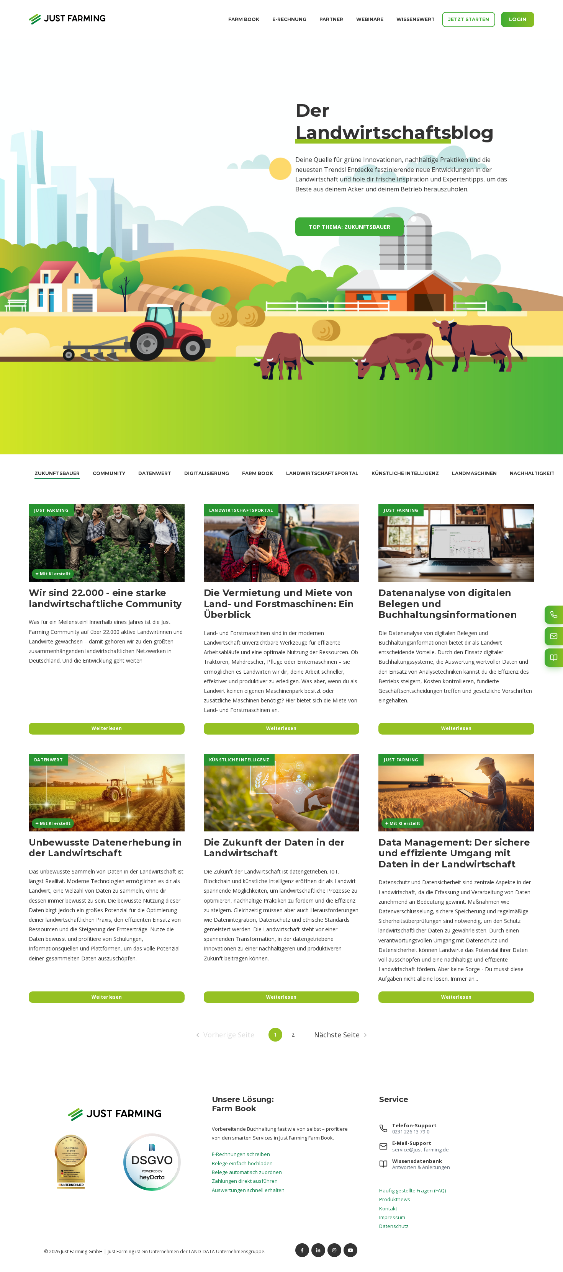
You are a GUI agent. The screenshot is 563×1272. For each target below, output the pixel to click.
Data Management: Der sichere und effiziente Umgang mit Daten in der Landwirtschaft (454, 853)
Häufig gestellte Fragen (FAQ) (412, 1190)
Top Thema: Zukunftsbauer (349, 226)
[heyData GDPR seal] (152, 1188)
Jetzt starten (468, 19)
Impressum (392, 1217)
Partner (331, 19)
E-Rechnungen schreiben (241, 1154)
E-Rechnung (289, 19)
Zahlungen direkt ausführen (245, 1180)
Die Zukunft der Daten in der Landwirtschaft (274, 848)
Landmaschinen (474, 473)
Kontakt (388, 1208)
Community (109, 473)
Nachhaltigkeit (532, 473)
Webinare (369, 19)
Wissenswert (415, 19)
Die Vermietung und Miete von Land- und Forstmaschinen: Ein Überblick (279, 603)
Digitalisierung (206, 473)
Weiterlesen (107, 728)
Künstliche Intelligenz (405, 473)
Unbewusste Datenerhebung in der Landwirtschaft (105, 848)
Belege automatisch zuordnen (247, 1172)
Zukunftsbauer (57, 473)
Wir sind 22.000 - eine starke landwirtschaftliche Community (105, 598)
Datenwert (154, 473)
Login (517, 19)
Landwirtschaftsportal (322, 473)
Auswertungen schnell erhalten (248, 1190)
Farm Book (243, 19)
